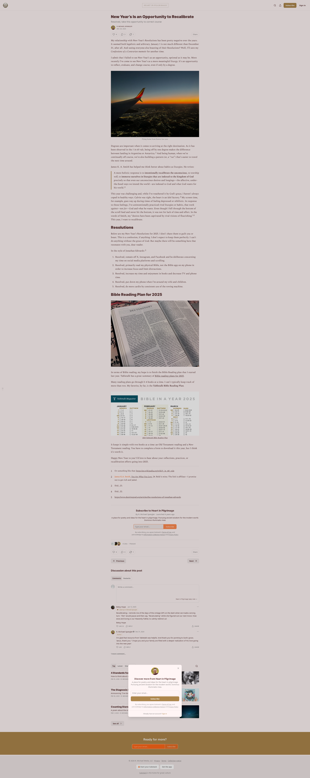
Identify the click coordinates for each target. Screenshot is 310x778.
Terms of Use (166, 704)
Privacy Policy (173, 707)
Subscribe (155, 699)
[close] (178, 668)
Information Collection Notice (154, 707)
